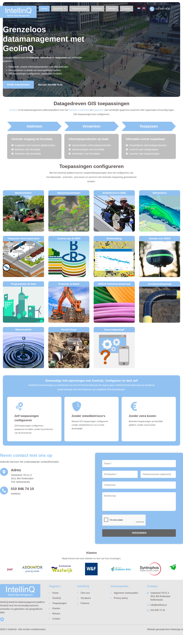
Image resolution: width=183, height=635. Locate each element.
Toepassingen (79, 8)
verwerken (84, 110)
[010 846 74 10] (152, 8)
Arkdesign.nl (176, 629)
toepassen (98, 110)
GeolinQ (58, 8)
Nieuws (112, 8)
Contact (126, 8)
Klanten (97, 8)
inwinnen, (73, 110)
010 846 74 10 (163, 9)
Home (44, 8)
